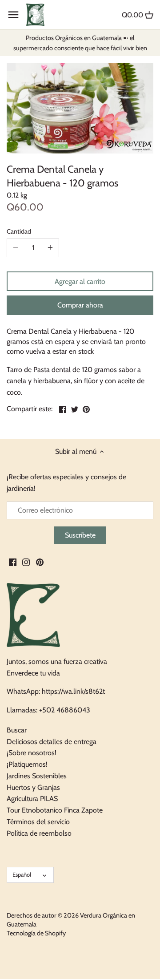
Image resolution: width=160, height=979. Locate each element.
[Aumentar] (50, 248)
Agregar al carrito (80, 281)
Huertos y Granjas (33, 787)
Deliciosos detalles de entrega (51, 741)
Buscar (17, 730)
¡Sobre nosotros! (31, 752)
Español (21, 874)
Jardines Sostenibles (37, 776)
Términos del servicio (38, 821)
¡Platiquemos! (27, 764)
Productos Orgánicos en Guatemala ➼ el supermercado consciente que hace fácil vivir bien (80, 43)
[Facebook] (12, 561)
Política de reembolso (39, 833)
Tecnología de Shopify (36, 933)
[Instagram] (26, 561)
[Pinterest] (40, 561)
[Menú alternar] (13, 14)
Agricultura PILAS (32, 798)
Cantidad (19, 231)
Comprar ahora (80, 305)
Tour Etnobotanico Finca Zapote (55, 810)
